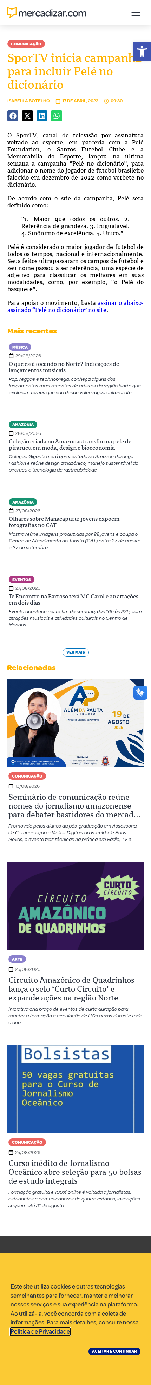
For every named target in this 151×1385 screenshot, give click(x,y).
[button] (142, 51)
